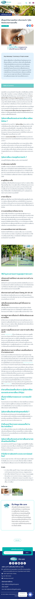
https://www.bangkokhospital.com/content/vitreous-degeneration (19, 475)
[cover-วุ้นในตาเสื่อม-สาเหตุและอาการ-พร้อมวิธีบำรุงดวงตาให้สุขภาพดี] (6, 492)
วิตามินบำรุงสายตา (28, 363)
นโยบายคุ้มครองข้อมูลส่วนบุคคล (10, 584)
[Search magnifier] (26, 3)
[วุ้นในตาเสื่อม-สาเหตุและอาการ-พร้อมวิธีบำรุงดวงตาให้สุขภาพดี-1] (17, 492)
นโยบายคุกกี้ (5, 587)
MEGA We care (7, 384)
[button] (30, 3)
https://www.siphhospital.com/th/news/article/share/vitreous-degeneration (19, 471)
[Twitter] (13, 563)
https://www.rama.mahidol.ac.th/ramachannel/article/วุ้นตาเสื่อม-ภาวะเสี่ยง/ (19, 480)
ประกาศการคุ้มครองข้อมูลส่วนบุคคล (11, 589)
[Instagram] (16, 563)
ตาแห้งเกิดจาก (8, 334)
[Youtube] (19, 563)
